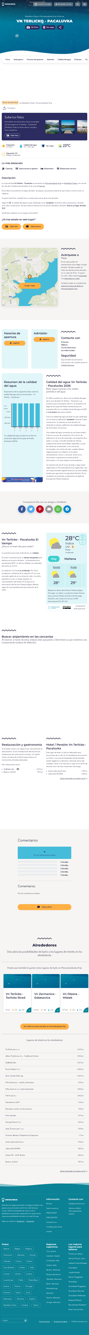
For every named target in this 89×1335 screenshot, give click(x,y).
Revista (49, 1204)
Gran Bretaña (8, 1268)
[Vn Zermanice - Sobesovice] (46, 981)
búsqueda (83, 276)
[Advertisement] (44, 82)
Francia (18, 1261)
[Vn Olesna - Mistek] (74, 981)
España (32, 1299)
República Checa (31, 16)
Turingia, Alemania (53, 1302)
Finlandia (6, 1261)
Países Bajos (33, 1280)
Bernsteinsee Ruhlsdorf (77, 1305)
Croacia (6, 1274)
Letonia (18, 1274)
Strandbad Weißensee (77, 1296)
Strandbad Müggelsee (77, 1286)
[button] (42, 4)
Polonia (17, 1286)
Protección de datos (60, 1321)
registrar (16, 343)
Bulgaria (28, 1249)
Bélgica (17, 1249)
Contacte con (51, 1222)
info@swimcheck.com (76, 1204)
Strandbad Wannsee (76, 1291)
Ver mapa (50, 27)
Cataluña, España (53, 1256)
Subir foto (14, 135)
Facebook (21, 1221)
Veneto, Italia (51, 1265)
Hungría (25, 1305)
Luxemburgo (8, 1280)
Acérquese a (18, 60)
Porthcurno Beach (75, 1254)
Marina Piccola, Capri (76, 1259)
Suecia (18, 1293)
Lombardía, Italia (52, 1261)
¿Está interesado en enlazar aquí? (73, 779)
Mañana (70, 558)
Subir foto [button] (14, 226)
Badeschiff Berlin (74, 1300)
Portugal (28, 1286)
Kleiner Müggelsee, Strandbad (75, 1279)
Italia (32, 1268)
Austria (6, 1286)
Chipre (35, 1305)
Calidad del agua (64, 60)
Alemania (20, 1255)
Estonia (32, 1255)
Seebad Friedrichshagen (77, 1263)
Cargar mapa (29, 286)
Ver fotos (34, 27)
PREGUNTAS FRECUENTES (51, 1215)
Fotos (7, 60)
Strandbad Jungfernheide (74, 1270)
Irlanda (22, 1268)
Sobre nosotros (52, 1208)
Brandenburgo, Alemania (52, 1291)
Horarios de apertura (35, 60)
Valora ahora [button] (35, 226)
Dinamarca (7, 1255)
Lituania (29, 1274)
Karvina (61, 16)
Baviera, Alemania (53, 1270)
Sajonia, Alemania (53, 1298)
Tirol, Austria (51, 1251)
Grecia (29, 1261)
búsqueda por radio (71, 279)
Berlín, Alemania (52, 1284)
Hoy (54, 558)
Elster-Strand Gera (75, 1310)
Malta (21, 1280)
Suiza (28, 1293)
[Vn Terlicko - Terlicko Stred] (17, 981)
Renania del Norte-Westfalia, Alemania (53, 1277)
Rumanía (6, 1293)
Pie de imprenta (44, 1321)
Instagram (30, 1221)
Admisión (50, 60)
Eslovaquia (7, 1299)
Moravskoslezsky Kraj (48, 16)
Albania (6, 1249)
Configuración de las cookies (54, 1229)
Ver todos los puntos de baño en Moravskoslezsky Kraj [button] (45, 1026)
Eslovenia (20, 1299)
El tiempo (78, 60)
